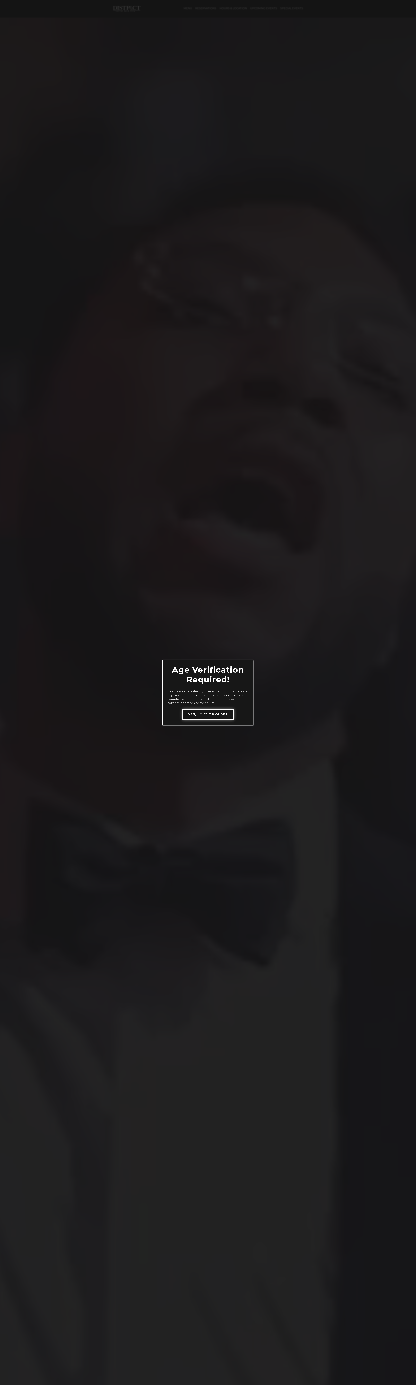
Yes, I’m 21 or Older (208, 714)
